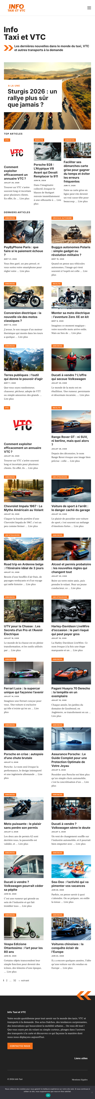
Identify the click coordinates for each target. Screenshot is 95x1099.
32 (15, 980)
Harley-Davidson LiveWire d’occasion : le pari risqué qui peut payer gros (70, 630)
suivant (23, 980)
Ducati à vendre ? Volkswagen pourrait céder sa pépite (23, 885)
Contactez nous (20, 1046)
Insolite (39, 140)
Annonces (70, 140)
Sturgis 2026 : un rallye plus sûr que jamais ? (32, 98)
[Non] (92, 1092)
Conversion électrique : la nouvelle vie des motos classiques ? (22, 316)
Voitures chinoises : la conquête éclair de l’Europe (67, 948)
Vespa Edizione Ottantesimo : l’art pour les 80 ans (23, 948)
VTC (7, 140)
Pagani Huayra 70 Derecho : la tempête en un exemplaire (70, 692)
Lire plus (24, 198)
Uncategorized (60, 477)
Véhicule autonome (62, 218)
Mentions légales (80, 1079)
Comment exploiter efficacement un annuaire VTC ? (22, 448)
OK (48, 1095)
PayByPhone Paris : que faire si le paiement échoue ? (23, 251)
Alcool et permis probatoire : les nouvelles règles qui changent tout (71, 568)
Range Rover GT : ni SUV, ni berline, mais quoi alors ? (70, 440)
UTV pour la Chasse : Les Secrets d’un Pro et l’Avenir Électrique (23, 630)
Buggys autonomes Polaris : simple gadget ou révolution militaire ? (70, 251)
